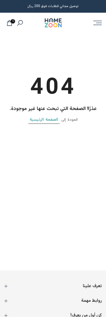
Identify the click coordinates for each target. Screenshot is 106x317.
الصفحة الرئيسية (44, 120)
